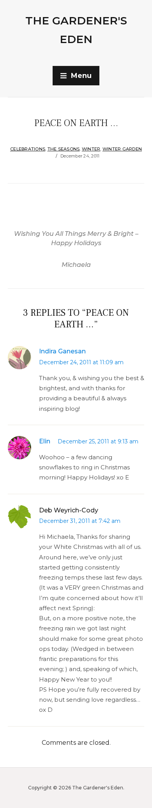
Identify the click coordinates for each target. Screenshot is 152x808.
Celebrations (27, 149)
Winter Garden (122, 149)
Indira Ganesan (62, 351)
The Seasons (64, 149)
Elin (44, 441)
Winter (91, 149)
